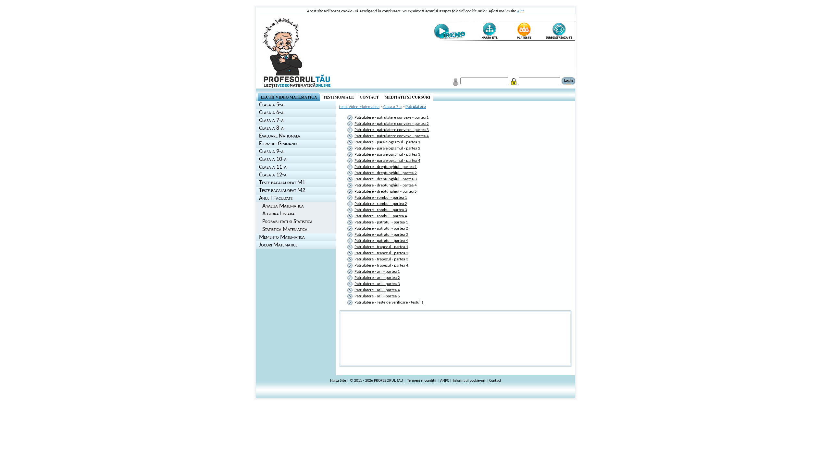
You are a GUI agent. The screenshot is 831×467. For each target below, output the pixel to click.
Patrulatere (415, 107)
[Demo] (449, 31)
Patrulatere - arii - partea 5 (377, 296)
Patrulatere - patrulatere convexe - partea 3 (391, 130)
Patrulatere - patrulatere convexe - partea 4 (391, 136)
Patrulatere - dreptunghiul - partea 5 (385, 191)
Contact (495, 381)
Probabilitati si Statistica (287, 222)
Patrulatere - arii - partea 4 (377, 290)
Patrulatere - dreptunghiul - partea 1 (385, 167)
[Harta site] (486, 31)
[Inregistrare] (558, 31)
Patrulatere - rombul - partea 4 (380, 216)
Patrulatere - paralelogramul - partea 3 (387, 154)
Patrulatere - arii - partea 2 (377, 278)
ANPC (444, 381)
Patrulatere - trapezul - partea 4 (381, 265)
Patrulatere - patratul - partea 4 (381, 241)
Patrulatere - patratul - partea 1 (381, 222)
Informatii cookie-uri (469, 381)
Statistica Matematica (284, 229)
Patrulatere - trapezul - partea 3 (381, 259)
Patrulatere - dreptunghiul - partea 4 (385, 185)
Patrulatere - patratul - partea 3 (381, 235)
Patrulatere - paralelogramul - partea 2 (387, 148)
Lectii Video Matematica (359, 107)
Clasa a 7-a (392, 107)
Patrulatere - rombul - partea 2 (380, 204)
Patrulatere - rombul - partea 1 (380, 198)
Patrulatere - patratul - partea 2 (381, 228)
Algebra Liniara (278, 214)
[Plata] (523, 31)
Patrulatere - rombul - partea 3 (380, 210)
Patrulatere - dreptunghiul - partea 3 (385, 179)
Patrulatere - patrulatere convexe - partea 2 (391, 124)
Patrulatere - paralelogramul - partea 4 (387, 161)
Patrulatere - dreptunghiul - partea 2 (385, 173)
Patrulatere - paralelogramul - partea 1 (387, 142)
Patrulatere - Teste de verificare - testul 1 (389, 302)
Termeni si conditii (421, 381)
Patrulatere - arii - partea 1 (377, 271)
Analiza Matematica (283, 206)
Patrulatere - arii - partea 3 (377, 284)
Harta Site (338, 381)
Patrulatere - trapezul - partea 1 (381, 247)
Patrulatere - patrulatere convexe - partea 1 (391, 117)
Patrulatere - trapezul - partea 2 (381, 253)
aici (520, 11)
